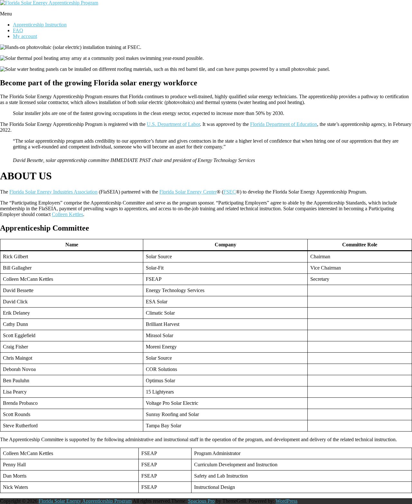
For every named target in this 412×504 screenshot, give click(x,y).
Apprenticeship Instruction (40, 24)
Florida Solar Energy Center (188, 192)
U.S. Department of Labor (173, 124)
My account (25, 36)
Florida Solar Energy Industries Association (53, 192)
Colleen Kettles (67, 214)
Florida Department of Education (283, 124)
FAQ (18, 30)
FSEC (229, 192)
